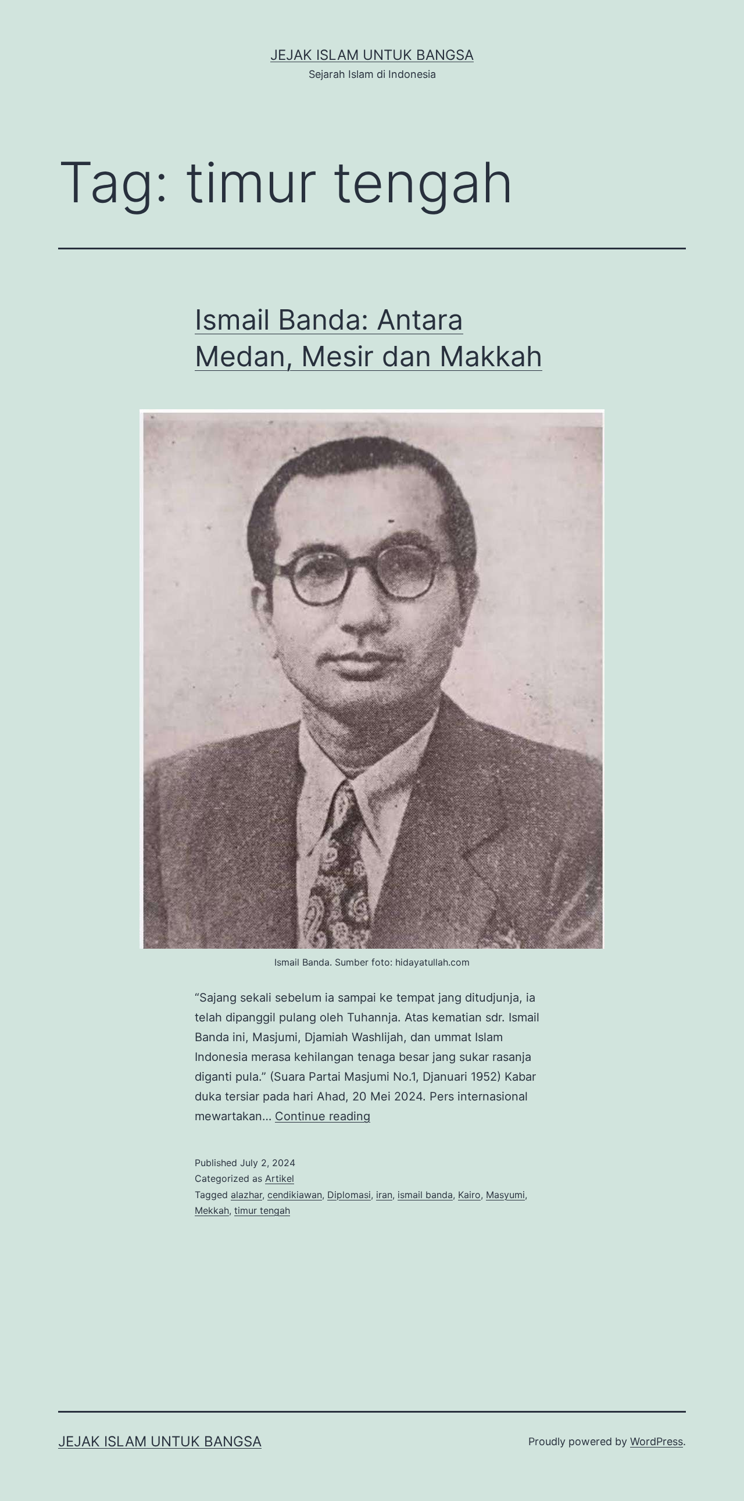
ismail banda (425, 1194)
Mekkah (212, 1210)
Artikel (279, 1178)
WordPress (656, 1441)
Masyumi (505, 1194)
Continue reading (322, 1116)
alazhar (246, 1194)
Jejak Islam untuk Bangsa (372, 55)
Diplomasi (349, 1194)
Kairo (469, 1194)
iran (384, 1194)
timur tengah (262, 1210)
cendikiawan (294, 1194)
